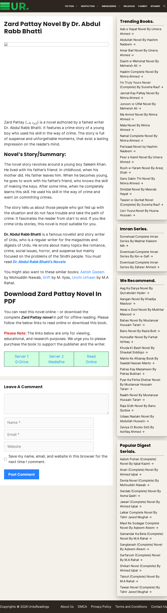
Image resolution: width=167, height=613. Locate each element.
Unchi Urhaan (84, 277)
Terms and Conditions (131, 607)
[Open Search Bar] (164, 6)
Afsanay (155, 6)
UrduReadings (39, 607)
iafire (60, 362)
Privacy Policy (101, 607)
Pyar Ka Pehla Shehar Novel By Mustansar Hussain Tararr (140, 384)
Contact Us (159, 607)
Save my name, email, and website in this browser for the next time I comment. (58, 459)
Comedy (142, 6)
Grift (47, 277)
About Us (67, 607)
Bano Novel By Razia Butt (140, 331)
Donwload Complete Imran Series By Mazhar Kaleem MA (139, 241)
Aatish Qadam (92, 272)
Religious (129, 6)
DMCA (82, 607)
